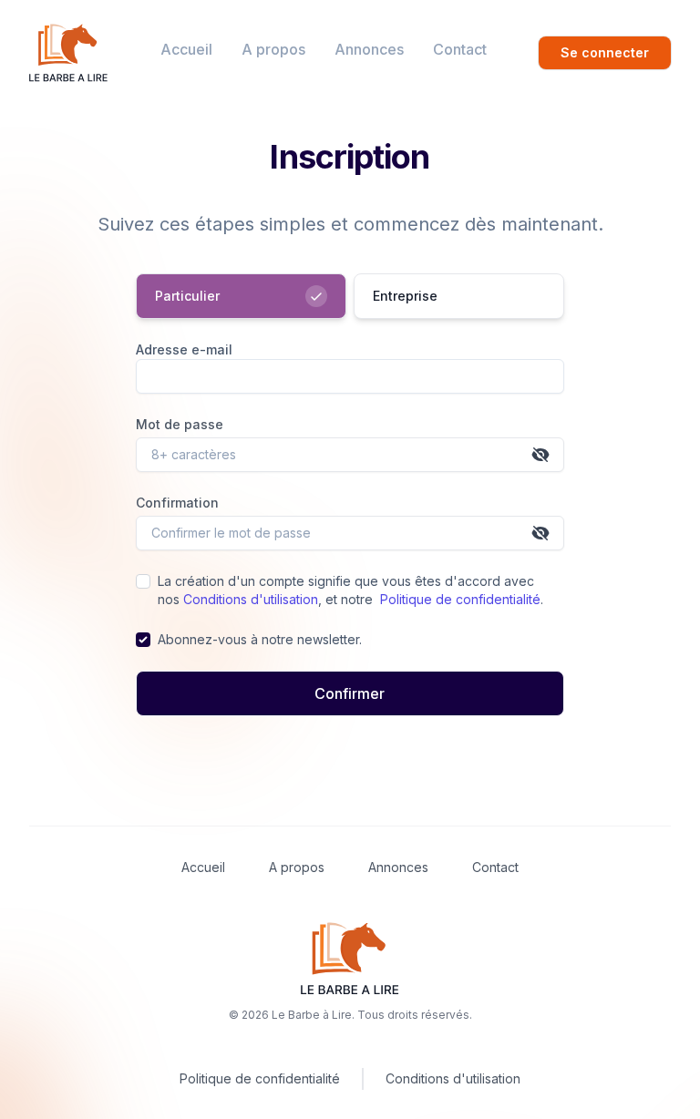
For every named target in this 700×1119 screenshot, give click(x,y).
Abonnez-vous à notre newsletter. (260, 639)
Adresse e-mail (184, 349)
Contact (460, 49)
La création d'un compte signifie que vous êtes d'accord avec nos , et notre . (350, 590)
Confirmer (349, 693)
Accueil (186, 49)
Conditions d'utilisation (250, 599)
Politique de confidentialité (460, 599)
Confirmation (177, 502)
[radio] (241, 296)
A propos (273, 49)
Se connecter (605, 52)
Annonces (369, 49)
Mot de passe (179, 424)
